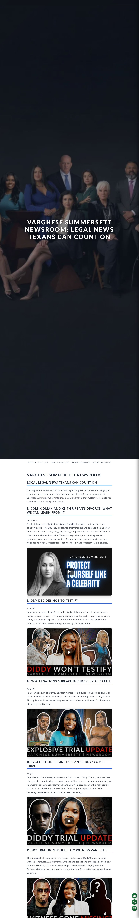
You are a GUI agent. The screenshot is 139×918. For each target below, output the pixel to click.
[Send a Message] (134, 908)
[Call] (134, 902)
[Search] (135, 916)
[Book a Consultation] (134, 895)
